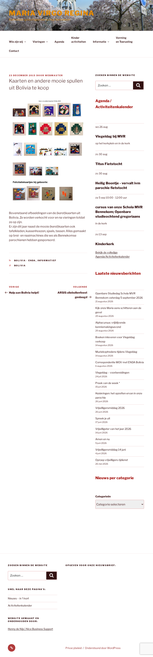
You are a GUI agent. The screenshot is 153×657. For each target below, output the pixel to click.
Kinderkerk (104, 244)
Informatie (99, 41)
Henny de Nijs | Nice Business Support (30, 628)
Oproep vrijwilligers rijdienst (111, 459)
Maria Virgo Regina (51, 13)
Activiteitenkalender (20, 605)
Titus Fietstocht (108, 164)
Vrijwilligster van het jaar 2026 (113, 428)
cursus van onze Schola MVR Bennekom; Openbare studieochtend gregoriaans (119, 211)
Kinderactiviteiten (78, 39)
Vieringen (39, 41)
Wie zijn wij (16, 41)
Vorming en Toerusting (124, 39)
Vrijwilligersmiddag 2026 (110, 407)
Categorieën (103, 496)
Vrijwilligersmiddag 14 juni (110, 449)
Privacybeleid (73, 648)
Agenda (59, 41)
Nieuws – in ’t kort (18, 598)
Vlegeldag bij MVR (110, 136)
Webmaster (54, 75)
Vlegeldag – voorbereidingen (112, 372)
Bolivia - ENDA (25, 260)
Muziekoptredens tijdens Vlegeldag (116, 351)
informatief (47, 260)
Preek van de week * (107, 383)
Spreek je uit (102, 418)
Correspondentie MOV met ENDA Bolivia (119, 362)
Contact (14, 50)
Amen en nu (102, 439)
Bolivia (20, 265)
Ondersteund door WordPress (103, 648)
